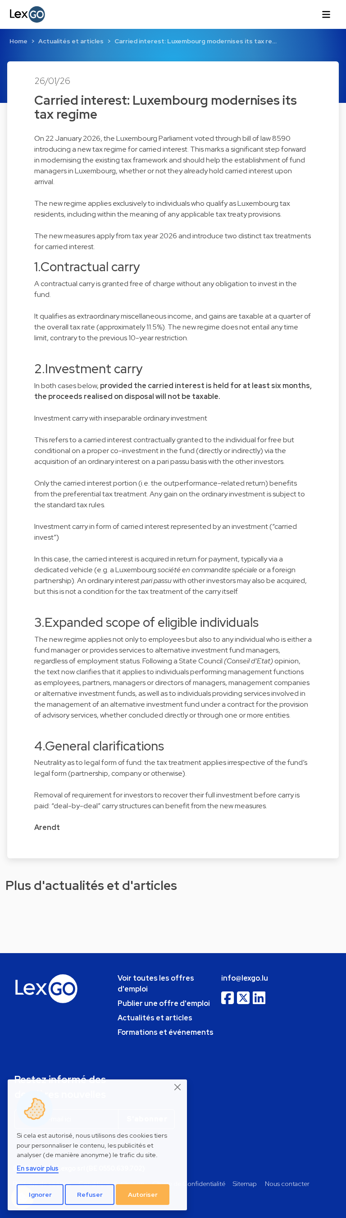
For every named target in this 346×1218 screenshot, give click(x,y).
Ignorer (40, 1194)
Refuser (90, 1194)
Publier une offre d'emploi (164, 1003)
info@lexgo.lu (244, 978)
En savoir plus (38, 1168)
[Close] (178, 1087)
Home (18, 41)
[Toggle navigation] (326, 14)
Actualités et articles (71, 41)
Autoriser (143, 1194)
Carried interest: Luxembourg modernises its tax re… (195, 41)
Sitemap (245, 1183)
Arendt (47, 827)
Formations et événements (166, 1032)
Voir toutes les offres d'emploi (156, 983)
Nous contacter (287, 1183)
